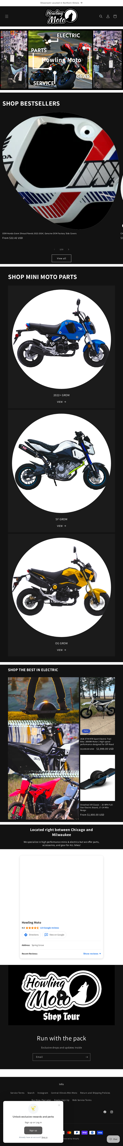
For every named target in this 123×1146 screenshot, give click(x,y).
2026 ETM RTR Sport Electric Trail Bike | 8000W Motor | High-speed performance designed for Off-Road (97, 742)
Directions (34, 934)
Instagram (42, 1092)
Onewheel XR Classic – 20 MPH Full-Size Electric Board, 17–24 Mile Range (96, 808)
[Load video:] (61, 995)
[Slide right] (68, 249)
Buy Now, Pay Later (41, 1100)
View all (61, 258)
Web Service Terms (81, 1100)
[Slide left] (54, 249)
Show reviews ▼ (92, 953)
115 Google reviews (49, 927)
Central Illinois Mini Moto (64, 1092)
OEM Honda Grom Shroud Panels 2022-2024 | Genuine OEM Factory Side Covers (39, 233)
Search (31, 1092)
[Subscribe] (86, 1057)
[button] (6, 16)
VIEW (60, 402)
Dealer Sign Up (61, 1100)
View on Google (56, 934)
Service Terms (17, 1092)
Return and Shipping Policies (95, 1092)
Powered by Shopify (71, 1138)
